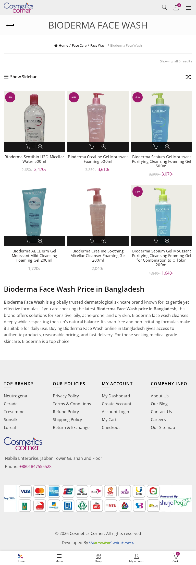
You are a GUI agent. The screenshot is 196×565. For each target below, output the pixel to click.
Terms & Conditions (72, 404)
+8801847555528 (35, 466)
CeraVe (11, 404)
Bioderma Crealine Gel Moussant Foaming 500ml (98, 159)
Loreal (10, 427)
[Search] (165, 7)
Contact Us (161, 411)
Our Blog (159, 404)
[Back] (10, 25)
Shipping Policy (67, 419)
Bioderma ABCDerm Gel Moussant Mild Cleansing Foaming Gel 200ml (34, 255)
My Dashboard (116, 396)
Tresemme (14, 411)
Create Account (116, 404)
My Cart (109, 419)
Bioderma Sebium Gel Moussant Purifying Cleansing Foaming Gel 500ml (161, 161)
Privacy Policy (66, 396)
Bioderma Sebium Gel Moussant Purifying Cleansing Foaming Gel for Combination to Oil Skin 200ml (161, 258)
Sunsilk (10, 419)
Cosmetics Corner (87, 533)
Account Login (115, 411)
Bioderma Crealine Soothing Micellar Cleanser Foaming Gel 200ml (98, 255)
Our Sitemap (163, 427)
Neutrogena (15, 396)
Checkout (111, 427)
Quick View (40, 147)
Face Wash (98, 45)
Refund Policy (66, 411)
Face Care (79, 45)
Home (63, 45)
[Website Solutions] (111, 542)
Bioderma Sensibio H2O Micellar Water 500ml (34, 159)
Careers (158, 419)
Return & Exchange (71, 427)
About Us (160, 396)
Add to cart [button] (28, 147)
